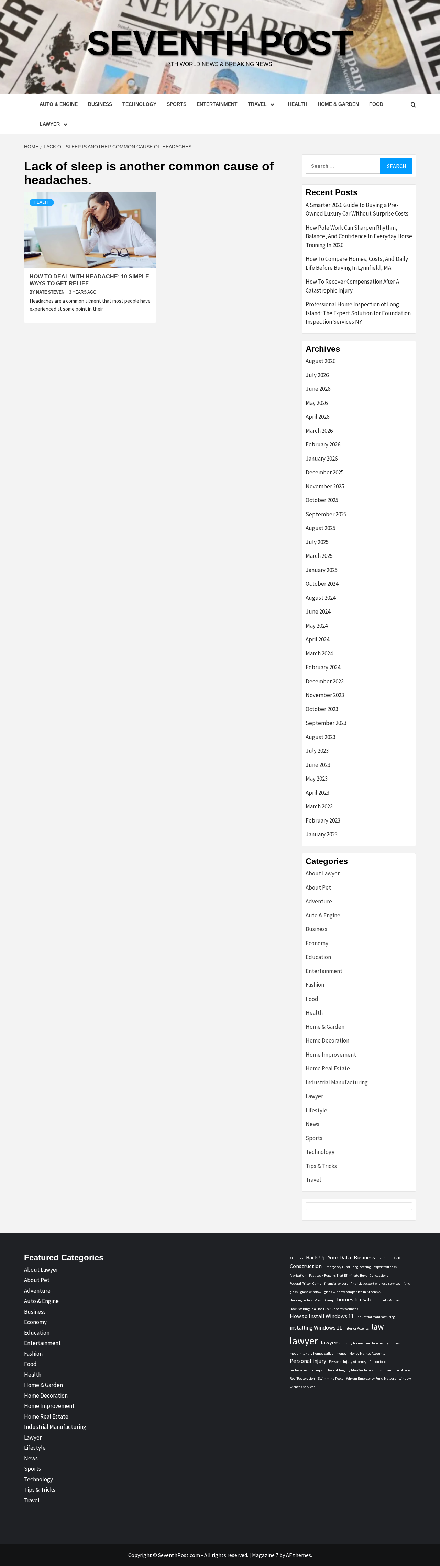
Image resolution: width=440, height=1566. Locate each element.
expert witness (385, 1267)
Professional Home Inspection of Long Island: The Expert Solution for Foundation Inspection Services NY (358, 313)
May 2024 (317, 625)
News (312, 1124)
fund (406, 1283)
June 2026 (318, 389)
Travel (257, 104)
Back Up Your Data (328, 1257)
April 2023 (317, 792)
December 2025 (325, 472)
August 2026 (321, 361)
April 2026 (317, 416)
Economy (317, 943)
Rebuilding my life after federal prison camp (361, 1370)
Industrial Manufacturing (337, 1082)
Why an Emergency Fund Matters (371, 1378)
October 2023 (322, 709)
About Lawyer (323, 873)
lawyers (330, 1342)
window (405, 1378)
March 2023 (319, 806)
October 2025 (322, 500)
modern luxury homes (383, 1343)
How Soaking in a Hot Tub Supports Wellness (324, 1308)
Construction (306, 1266)
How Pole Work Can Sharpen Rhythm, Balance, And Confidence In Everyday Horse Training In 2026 (359, 236)
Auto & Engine (59, 104)
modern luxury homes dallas (311, 1353)
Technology (139, 104)
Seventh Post (220, 43)
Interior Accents (357, 1328)
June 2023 (318, 765)
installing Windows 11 (316, 1327)
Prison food (377, 1361)
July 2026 (317, 375)
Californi (384, 1258)
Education (318, 957)
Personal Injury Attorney (347, 1361)
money (341, 1353)
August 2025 (321, 528)
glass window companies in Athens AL (353, 1292)
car (397, 1257)
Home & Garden (338, 104)
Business (100, 104)
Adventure (319, 901)
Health (297, 104)
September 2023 (326, 723)
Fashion (315, 985)
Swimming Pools (330, 1378)
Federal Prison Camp (305, 1283)
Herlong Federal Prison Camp (312, 1300)
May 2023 (317, 778)
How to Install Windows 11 (322, 1316)
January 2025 (322, 570)
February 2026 (323, 444)
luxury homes (352, 1343)
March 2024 (319, 653)
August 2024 (321, 598)
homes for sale (355, 1299)
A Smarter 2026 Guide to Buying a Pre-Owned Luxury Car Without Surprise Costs (357, 209)
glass (294, 1292)
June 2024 (318, 611)
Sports (176, 104)
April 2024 (317, 639)
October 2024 (322, 583)
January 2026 (322, 458)
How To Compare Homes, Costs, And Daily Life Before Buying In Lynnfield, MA (357, 263)
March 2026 (319, 430)
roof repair (405, 1370)
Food (376, 104)
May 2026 (317, 403)
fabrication (298, 1275)
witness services (302, 1387)
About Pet (318, 887)
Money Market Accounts (367, 1353)
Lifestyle (316, 1110)
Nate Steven (51, 292)
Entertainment (217, 104)
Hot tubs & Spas (387, 1300)
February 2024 (323, 667)
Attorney (296, 1258)
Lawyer (50, 124)
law (378, 1326)
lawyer (304, 1340)
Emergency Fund (337, 1267)
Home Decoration (327, 1040)
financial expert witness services (375, 1283)
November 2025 (325, 486)
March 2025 (319, 556)
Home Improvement (331, 1054)
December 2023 (325, 681)
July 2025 (317, 542)
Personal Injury (308, 1361)
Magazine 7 (265, 1555)
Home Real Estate (328, 1068)
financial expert (336, 1283)
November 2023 (325, 695)
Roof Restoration (302, 1378)
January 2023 (322, 834)
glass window (310, 1292)
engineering (362, 1267)
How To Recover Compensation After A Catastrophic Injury (352, 286)
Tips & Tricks (321, 1166)
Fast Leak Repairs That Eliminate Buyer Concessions (348, 1275)
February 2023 (323, 820)
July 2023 (317, 750)
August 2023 (321, 737)
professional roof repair (307, 1370)
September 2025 (326, 514)
